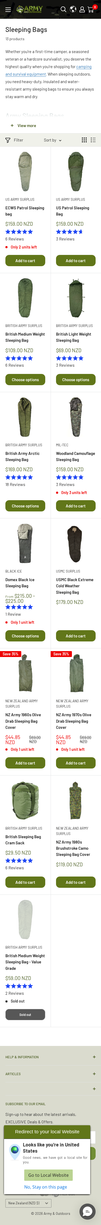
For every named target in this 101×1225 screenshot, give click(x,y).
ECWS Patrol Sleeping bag (24, 210)
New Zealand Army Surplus (21, 703)
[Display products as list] (93, 140)
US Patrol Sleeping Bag (72, 210)
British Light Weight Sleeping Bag (73, 337)
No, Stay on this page (45, 1187)
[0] (91, 9)
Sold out (25, 1014)
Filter (18, 140)
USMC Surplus (68, 571)
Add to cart (25, 260)
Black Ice (13, 571)
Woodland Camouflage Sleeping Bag (75, 456)
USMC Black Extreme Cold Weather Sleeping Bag (74, 586)
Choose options (25, 379)
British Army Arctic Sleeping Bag (22, 456)
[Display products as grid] (84, 140)
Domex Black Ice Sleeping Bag (19, 582)
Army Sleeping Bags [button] (34, 116)
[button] (87, 1212)
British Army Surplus (23, 326)
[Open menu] (8, 10)
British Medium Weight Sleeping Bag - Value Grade (25, 962)
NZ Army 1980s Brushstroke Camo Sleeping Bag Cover (73, 848)
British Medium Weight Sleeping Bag (25, 337)
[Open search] (64, 9)
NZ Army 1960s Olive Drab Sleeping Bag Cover (23, 721)
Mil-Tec (62, 445)
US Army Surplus (19, 199)
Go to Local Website (48, 1175)
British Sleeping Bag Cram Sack (23, 839)
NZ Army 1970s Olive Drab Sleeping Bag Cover (73, 721)
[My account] (82, 9)
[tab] (50, 115)
